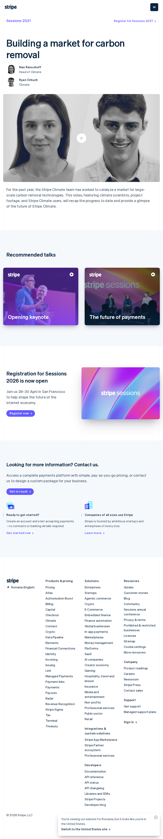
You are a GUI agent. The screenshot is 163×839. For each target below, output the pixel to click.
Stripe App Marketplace (101, 740)
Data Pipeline (55, 637)
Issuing (50, 665)
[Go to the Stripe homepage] (11, 580)
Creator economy (97, 665)
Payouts (51, 693)
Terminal (51, 721)
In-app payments (96, 632)
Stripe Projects (95, 799)
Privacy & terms (135, 620)
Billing (49, 604)
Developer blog (95, 805)
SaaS (88, 654)
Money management (99, 643)
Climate (51, 621)
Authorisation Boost (59, 598)
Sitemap (129, 641)
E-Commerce (94, 609)
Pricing (50, 587)
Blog (127, 598)
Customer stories (136, 593)
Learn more (93, 533)
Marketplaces (94, 637)
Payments (53, 687)
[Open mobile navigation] (154, 7)
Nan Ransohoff (30, 67)
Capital (50, 609)
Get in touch (19, 491)
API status (92, 782)
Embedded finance (98, 615)
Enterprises (93, 587)
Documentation (95, 771)
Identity (51, 654)
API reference (94, 777)
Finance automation (98, 621)
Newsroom (131, 679)
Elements (52, 643)
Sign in (129, 722)
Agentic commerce (98, 598)
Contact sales (133, 690)
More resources (135, 652)
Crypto (50, 632)
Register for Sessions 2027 (133, 21)
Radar (49, 698)
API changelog (94, 788)
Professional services (99, 708)
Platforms (91, 648)
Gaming (90, 671)
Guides (129, 587)
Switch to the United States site (84, 829)
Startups (91, 593)
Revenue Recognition (60, 704)
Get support (132, 706)
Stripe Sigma (54, 709)
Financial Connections (60, 648)
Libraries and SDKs (97, 794)
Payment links (55, 682)
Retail (88, 719)
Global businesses (97, 626)
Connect (51, 626)
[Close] (155, 818)
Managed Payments (59, 676)
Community (132, 604)
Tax (48, 715)
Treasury (52, 726)
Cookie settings (135, 647)
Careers (129, 674)
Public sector (94, 713)
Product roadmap (136, 668)
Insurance (91, 686)
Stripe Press (132, 685)
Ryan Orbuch (28, 80)
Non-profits (93, 702)
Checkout (52, 615)
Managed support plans (140, 712)
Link (48, 671)
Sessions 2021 (18, 20)
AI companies (94, 659)
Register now (19, 413)
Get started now (18, 533)
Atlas (49, 593)
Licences (130, 636)
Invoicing (52, 659)
